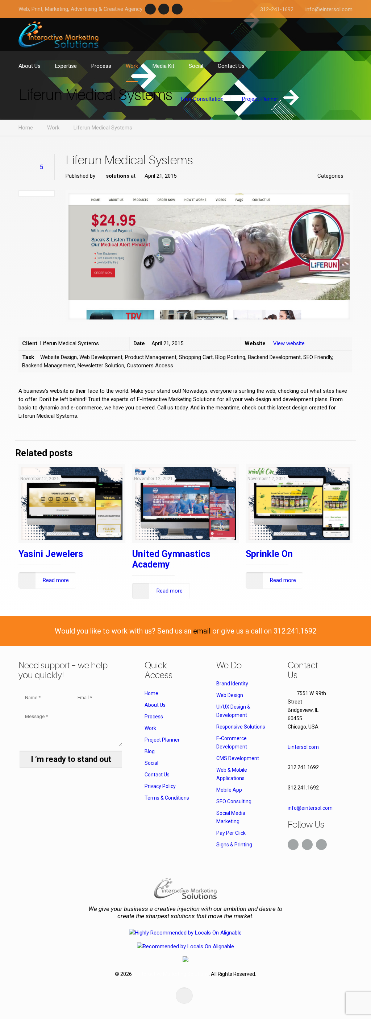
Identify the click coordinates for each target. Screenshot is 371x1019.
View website (289, 343)
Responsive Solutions (240, 727)
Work (53, 127)
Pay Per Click (231, 833)
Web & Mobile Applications (231, 774)
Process (154, 716)
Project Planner (162, 740)
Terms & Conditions (167, 798)
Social (151, 763)
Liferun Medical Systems (103, 127)
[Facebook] (150, 9)
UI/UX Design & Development (233, 711)
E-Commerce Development (231, 742)
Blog (150, 751)
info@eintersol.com (329, 9)
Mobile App (229, 790)
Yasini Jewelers (50, 554)
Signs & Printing (234, 844)
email (201, 631)
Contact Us (157, 774)
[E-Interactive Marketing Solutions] (58, 34)
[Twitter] (163, 9)
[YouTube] (177, 9)
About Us (155, 705)
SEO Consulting (233, 801)
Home (25, 127)
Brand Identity (232, 683)
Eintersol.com (303, 747)
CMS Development (237, 758)
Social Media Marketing (230, 817)
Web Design (229, 695)
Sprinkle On (269, 554)
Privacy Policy (160, 786)
